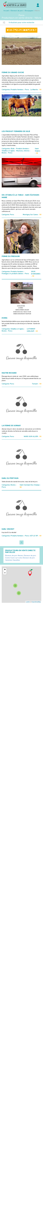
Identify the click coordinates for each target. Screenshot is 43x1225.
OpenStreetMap (36, 602)
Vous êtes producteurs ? (21, 30)
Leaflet (28, 602)
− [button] (5, 572)
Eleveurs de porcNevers (14, 555)
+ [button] (5, 569)
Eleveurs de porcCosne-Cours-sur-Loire (20, 556)
